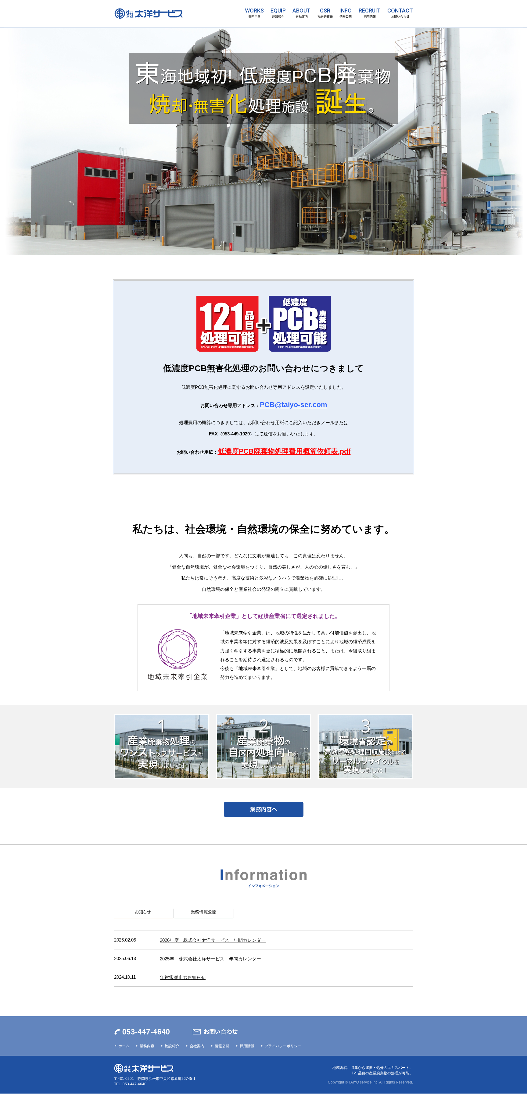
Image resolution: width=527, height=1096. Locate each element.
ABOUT (301, 13)
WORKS (254, 13)
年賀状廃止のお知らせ (183, 977)
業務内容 (147, 1046)
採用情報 (247, 1046)
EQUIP (278, 13)
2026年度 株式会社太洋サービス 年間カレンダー (213, 940)
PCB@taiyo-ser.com (293, 405)
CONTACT (400, 13)
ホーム (123, 1046)
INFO (345, 13)
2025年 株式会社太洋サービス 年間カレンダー (210, 958)
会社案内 (197, 1046)
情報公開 (222, 1046)
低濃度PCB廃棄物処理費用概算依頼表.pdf (284, 451)
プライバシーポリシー (283, 1046)
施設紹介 (172, 1046)
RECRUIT (370, 13)
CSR (325, 13)
